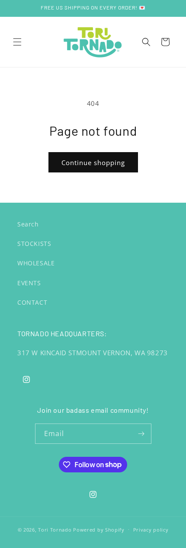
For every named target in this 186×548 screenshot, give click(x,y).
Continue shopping (93, 162)
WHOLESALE (36, 263)
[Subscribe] (141, 434)
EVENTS (29, 283)
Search (28, 224)
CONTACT (32, 302)
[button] (17, 41)
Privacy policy (151, 529)
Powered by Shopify (99, 529)
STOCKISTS (34, 243)
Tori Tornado (54, 529)
